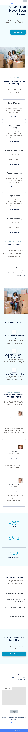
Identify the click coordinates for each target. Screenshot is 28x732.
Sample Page (21, 679)
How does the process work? (15, 593)
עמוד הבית (22, 677)
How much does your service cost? (14, 607)
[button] (12, 3)
